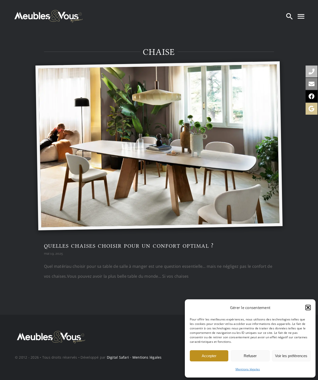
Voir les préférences (291, 356)
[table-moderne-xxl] (158, 68)
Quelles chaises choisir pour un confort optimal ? (129, 246)
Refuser (250, 356)
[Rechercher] (289, 16)
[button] (308, 307)
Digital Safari (118, 357)
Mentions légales (248, 369)
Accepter (209, 356)
